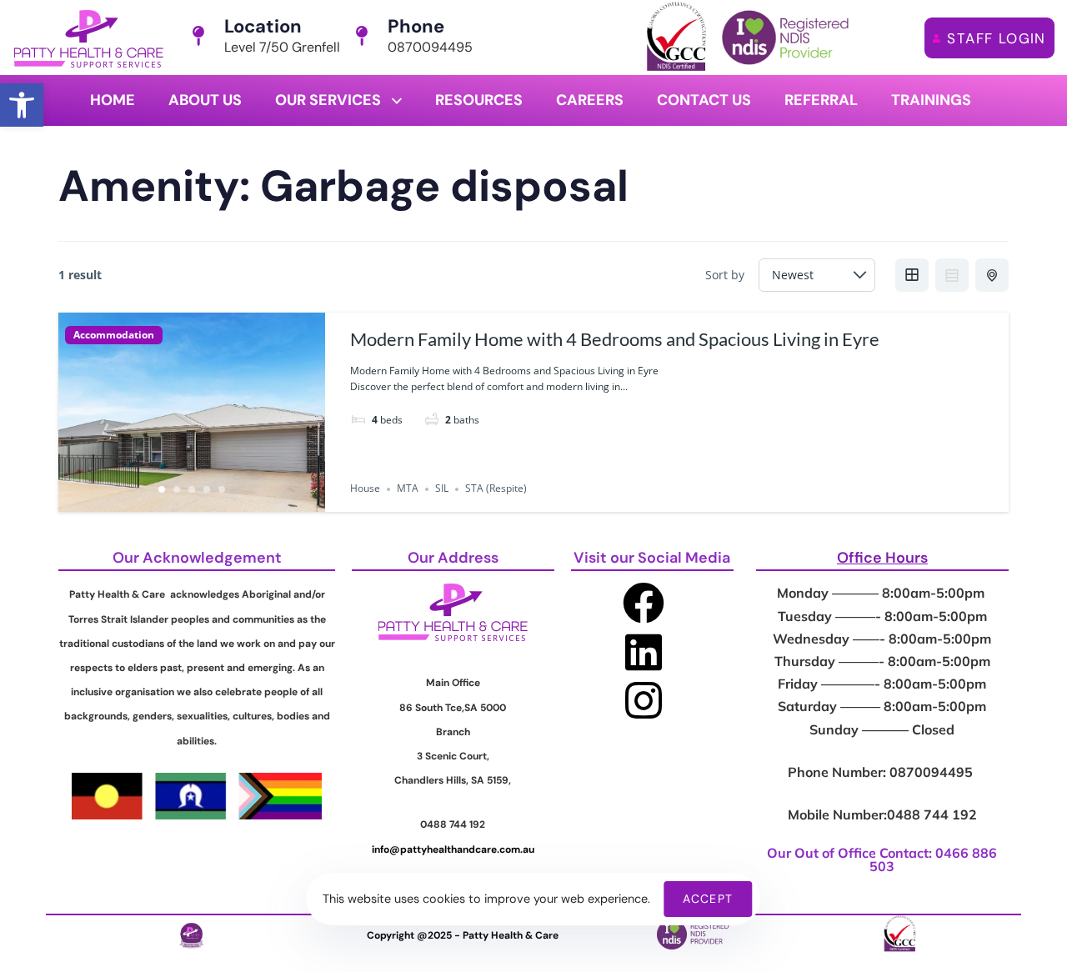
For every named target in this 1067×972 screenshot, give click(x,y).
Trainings (931, 100)
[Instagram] (643, 700)
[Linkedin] (643, 652)
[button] (21, 105)
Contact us (704, 100)
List (952, 275)
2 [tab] (176, 489)
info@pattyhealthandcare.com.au (453, 849)
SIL (441, 489)
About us (205, 100)
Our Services (328, 100)
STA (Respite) (496, 489)
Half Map (992, 275)
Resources (479, 100)
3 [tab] (191, 489)
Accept (708, 898)
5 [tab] (221, 489)
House (365, 489)
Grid (912, 275)
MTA (407, 489)
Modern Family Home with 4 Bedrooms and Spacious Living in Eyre (614, 339)
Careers (590, 100)
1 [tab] (161, 489)
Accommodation (113, 335)
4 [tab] (206, 489)
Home (112, 100)
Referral (821, 100)
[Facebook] (643, 603)
